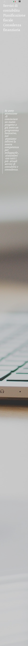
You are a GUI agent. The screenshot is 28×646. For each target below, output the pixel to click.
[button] (14, 1)
